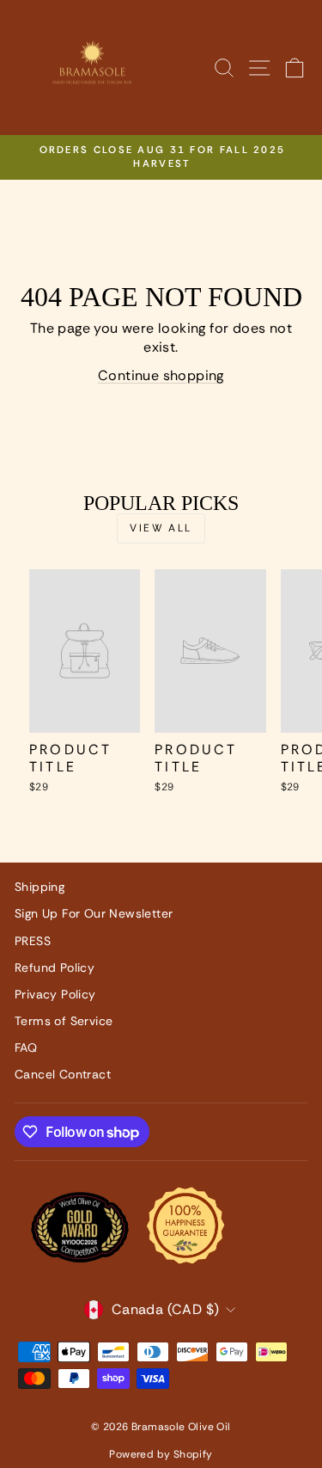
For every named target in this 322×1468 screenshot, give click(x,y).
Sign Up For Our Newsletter (94, 913)
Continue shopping (161, 375)
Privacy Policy (55, 994)
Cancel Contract (63, 1074)
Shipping (39, 886)
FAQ (26, 1047)
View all (160, 528)
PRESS (33, 941)
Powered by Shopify (160, 1454)
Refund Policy (54, 967)
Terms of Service (63, 1021)
